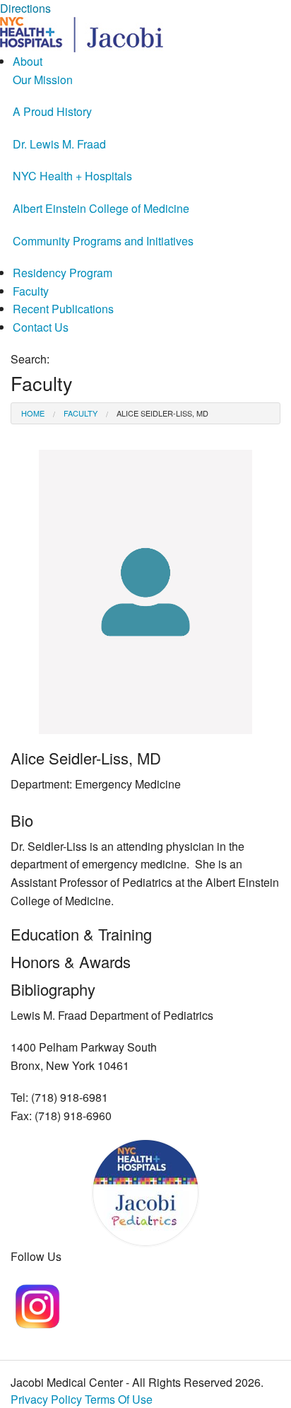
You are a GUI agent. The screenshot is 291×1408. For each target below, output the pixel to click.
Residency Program (62, 272)
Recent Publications (63, 309)
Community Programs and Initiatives (103, 241)
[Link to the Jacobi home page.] (81, 33)
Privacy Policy (46, 1399)
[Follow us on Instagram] (37, 1304)
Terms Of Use (119, 1399)
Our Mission (43, 79)
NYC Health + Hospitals (72, 176)
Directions (25, 8)
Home (32, 413)
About (27, 61)
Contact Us (41, 327)
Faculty (31, 291)
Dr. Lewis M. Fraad (59, 144)
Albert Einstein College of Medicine (101, 208)
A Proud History (52, 111)
